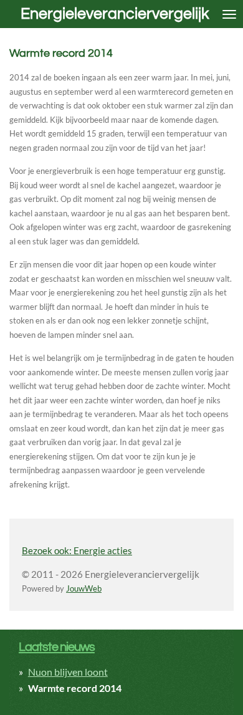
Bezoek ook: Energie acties (77, 550)
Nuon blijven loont (68, 672)
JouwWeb (84, 588)
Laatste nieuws (57, 646)
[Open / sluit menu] (229, 14)
